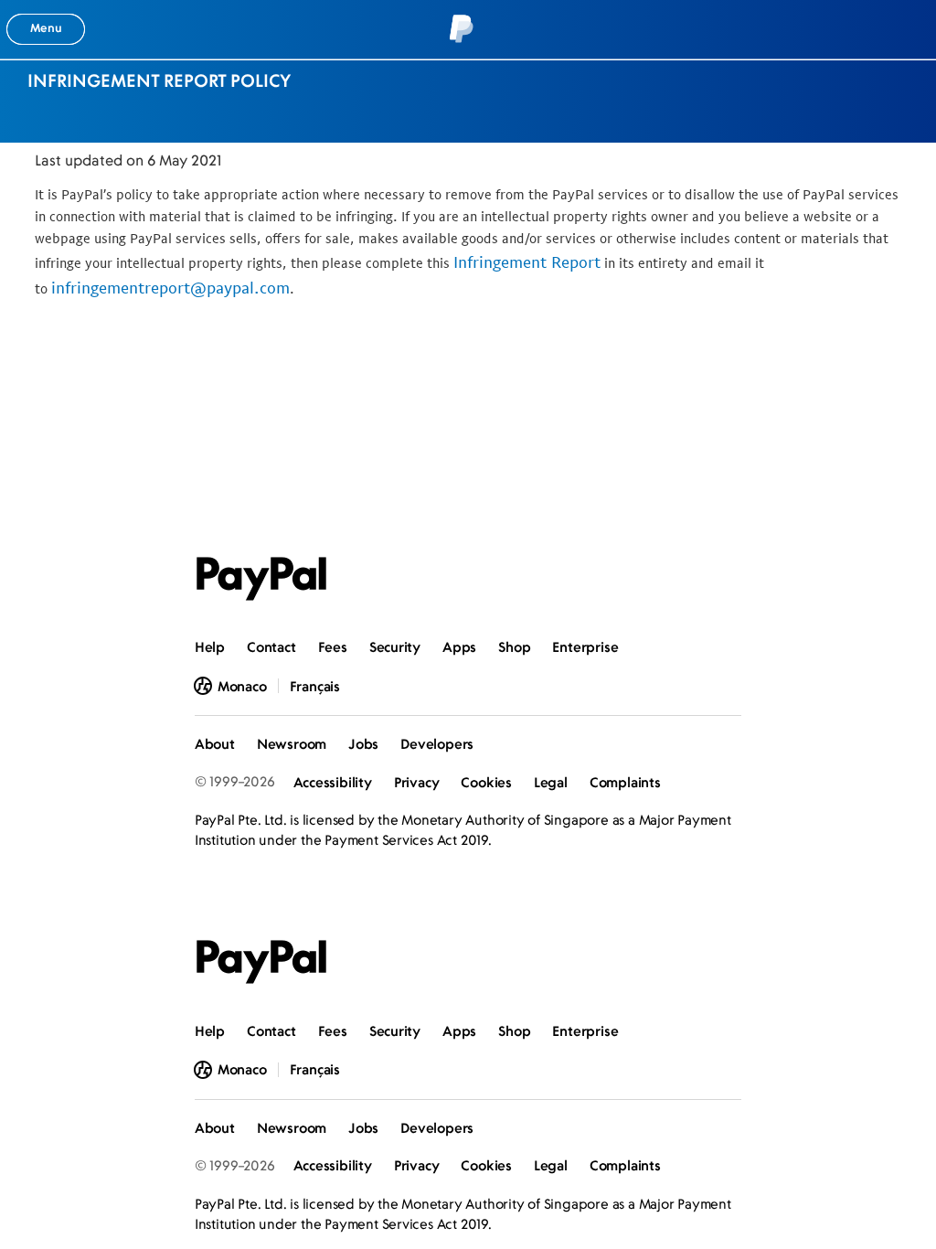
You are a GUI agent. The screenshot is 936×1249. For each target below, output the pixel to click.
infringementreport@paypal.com (170, 287)
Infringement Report (527, 262)
